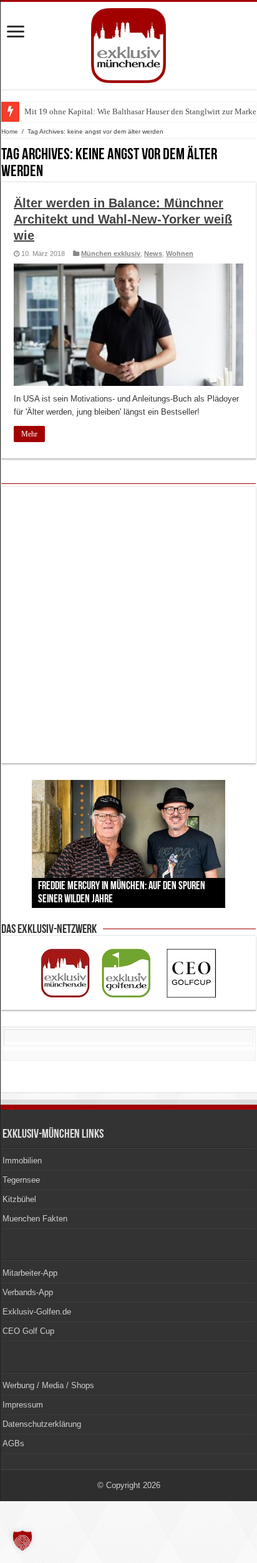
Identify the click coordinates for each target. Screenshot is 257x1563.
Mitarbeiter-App (29, 1273)
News (153, 253)
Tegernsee (21, 1180)
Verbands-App (27, 1292)
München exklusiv (110, 253)
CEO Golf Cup (28, 1331)
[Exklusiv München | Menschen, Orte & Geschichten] (128, 43)
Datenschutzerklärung (41, 1424)
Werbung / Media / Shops (48, 1385)
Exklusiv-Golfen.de (36, 1311)
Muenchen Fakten (34, 1218)
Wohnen (179, 253)
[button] (22, 1540)
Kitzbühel (19, 1199)
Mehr (29, 434)
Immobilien (22, 1160)
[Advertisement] (128, 625)
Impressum (22, 1404)
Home (9, 131)
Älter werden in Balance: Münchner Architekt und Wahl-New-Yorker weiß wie (123, 219)
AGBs (13, 1443)
